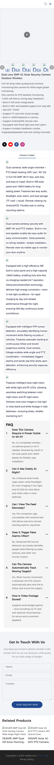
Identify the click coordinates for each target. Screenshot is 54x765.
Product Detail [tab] (27, 155)
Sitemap (42, 755)
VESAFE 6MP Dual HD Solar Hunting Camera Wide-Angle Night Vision (13, 740)
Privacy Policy (27, 759)
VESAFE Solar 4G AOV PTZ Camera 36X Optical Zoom (39, 740)
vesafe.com (30, 755)
